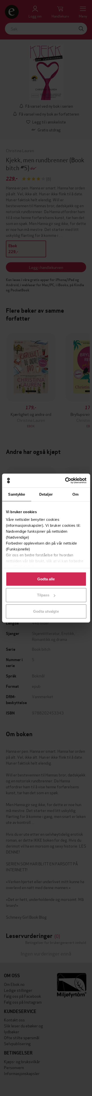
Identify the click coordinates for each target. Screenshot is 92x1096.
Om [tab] (75, 494)
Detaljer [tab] (46, 494)
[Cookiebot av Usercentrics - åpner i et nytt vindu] (65, 480)
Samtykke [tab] (16, 494)
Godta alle (46, 579)
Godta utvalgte (46, 611)
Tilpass (43, 595)
